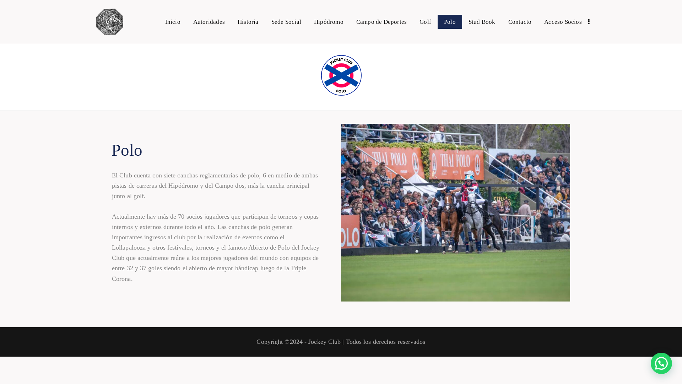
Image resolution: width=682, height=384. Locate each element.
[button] (661, 363)
